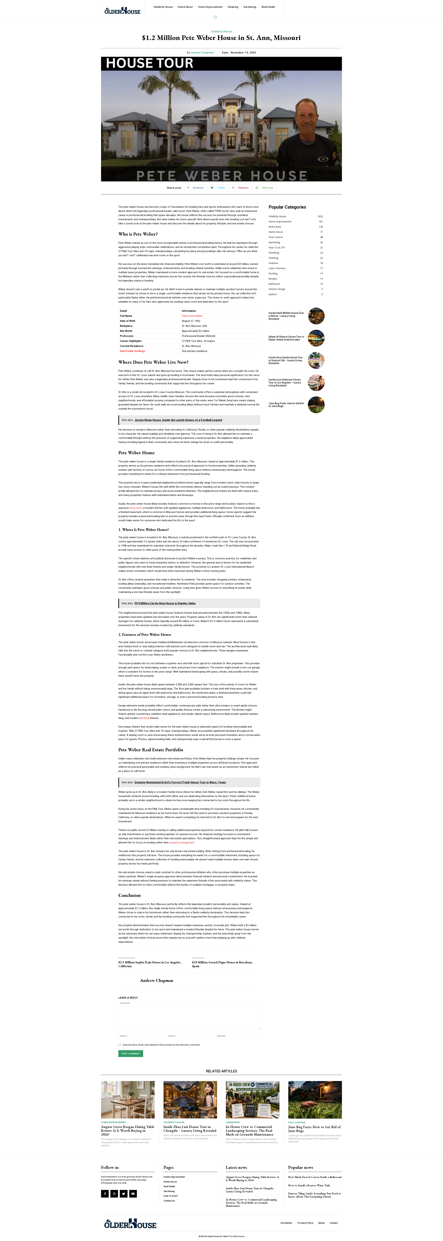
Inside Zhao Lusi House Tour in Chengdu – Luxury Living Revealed (190, 1128)
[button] (215, 17)
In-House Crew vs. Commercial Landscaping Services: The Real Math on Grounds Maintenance (249, 1130)
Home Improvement (113, 1122)
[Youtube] (133, 1194)
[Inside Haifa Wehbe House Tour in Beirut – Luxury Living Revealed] (316, 316)
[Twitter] (123, 1194)
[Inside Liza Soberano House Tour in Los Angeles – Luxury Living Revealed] (316, 382)
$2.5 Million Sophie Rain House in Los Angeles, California (149, 964)
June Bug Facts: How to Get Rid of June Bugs (286, 405)
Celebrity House (221, 31)
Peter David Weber (192, 315)
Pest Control (297, 1122)
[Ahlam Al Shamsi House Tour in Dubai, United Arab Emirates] (316, 338)
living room (135, 507)
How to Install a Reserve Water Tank (309, 1185)
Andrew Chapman (202, 52)
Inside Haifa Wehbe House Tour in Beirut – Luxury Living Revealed (286, 316)
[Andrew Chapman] (126, 980)
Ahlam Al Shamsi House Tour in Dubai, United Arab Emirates (286, 338)
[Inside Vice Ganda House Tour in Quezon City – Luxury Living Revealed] (316, 360)
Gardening (233, 1122)
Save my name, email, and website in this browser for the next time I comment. (161, 1044)
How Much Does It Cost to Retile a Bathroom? (315, 1177)
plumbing (144, 718)
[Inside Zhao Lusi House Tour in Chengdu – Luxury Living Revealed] (190, 1100)
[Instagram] (114, 1194)
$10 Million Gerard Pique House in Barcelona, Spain (222, 964)
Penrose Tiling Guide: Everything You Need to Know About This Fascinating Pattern (314, 1195)
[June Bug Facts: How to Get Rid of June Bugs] (316, 404)
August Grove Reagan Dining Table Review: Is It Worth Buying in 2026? (127, 1130)
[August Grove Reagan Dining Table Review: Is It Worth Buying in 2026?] (128, 1100)
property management (182, 842)
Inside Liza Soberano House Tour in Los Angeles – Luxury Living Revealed (285, 382)
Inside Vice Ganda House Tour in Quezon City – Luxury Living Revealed (286, 360)
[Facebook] (105, 1194)
